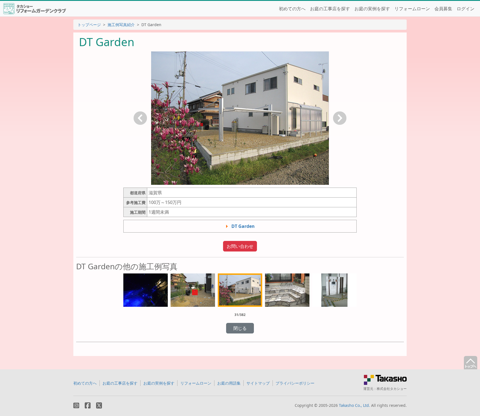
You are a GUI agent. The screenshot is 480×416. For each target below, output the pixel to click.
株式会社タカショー (392, 388)
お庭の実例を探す (372, 9)
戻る (140, 118)
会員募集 (443, 9)
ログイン (465, 9)
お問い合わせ (240, 246)
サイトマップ (258, 383)
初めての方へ (292, 9)
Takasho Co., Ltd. (354, 405)
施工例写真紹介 (121, 24)
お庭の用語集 (229, 383)
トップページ (89, 24)
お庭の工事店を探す (330, 9)
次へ (339, 118)
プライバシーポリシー (295, 383)
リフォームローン (412, 9)
